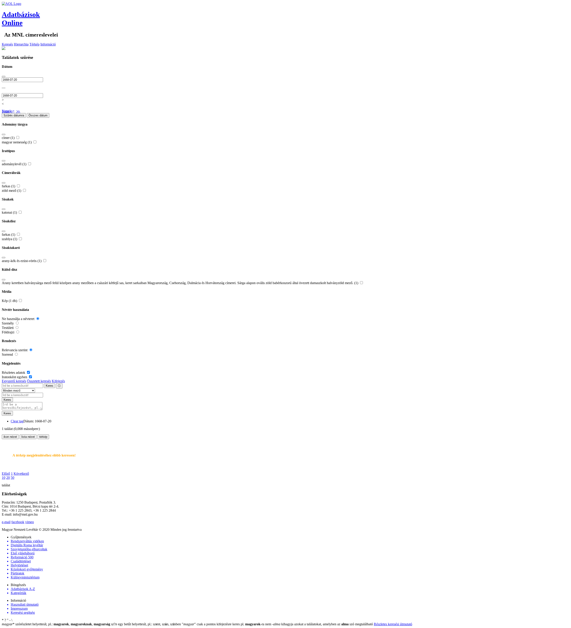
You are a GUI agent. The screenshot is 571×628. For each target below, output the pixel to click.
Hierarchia (21, 44)
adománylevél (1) (14, 164)
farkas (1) (9, 186)
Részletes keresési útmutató (393, 624)
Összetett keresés (39, 381)
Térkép (34, 44)
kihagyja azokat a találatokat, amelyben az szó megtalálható (323, 624)
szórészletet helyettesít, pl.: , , (56, 624)
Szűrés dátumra (14, 115)
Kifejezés (58, 381)
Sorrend (8, 354)
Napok (6, 111)
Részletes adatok (14, 372)
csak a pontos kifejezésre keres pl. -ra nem (227, 624)
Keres (49, 385)
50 (12, 477)
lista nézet (28, 436)
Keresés (7, 44)
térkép (43, 436)
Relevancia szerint (15, 350)
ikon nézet (10, 436)
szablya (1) (10, 239)
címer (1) (8, 138)
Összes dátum (38, 115)
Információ (48, 44)
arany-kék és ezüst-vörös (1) (22, 261)
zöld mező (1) (12, 190)
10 (3, 477)
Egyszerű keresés (14, 381)
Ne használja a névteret (18, 319)
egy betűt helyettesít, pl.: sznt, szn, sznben (146, 624)
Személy (8, 323)
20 (8, 477)
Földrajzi (8, 332)
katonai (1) (10, 212)
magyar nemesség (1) (17, 142)
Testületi (8, 328)
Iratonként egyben (15, 377)
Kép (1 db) (10, 301)
